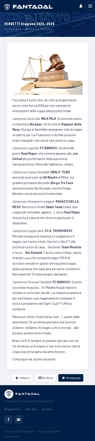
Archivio (47, 378)
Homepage (72, 378)
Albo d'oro (31, 409)
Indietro (24, 378)
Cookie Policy (11, 436)
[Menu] (90, 6)
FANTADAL (27, 394)
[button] (81, 6)
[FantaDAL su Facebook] (8, 419)
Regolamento (12, 409)
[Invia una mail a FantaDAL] (19, 419)
